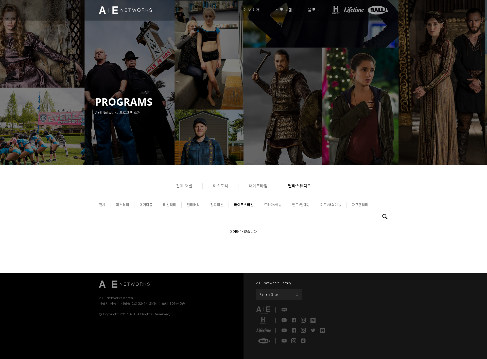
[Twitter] (313, 331)
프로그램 (283, 10)
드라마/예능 (273, 205)
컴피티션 (216, 205)
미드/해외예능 (330, 205)
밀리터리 (193, 205)
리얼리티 (169, 205)
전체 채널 (184, 186)
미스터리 (122, 205)
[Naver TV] (313, 320)
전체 (102, 205)
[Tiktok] (303, 341)
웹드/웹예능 (301, 205)
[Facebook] (293, 320)
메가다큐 (146, 205)
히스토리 (220, 186)
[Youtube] (284, 320)
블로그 (314, 10)
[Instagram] (303, 320)
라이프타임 (258, 186)
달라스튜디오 (299, 186)
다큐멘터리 (360, 205)
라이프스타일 (244, 205)
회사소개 (251, 10)
